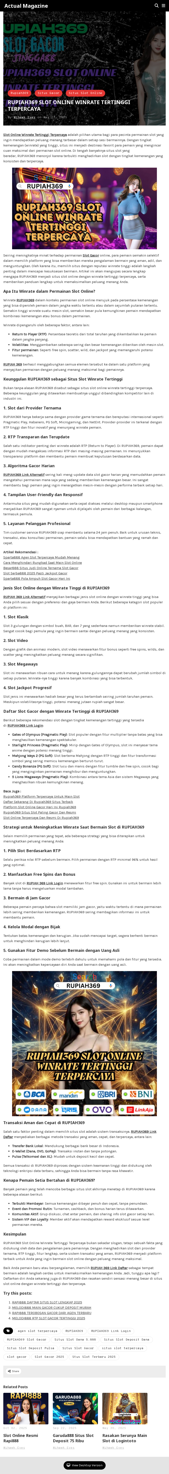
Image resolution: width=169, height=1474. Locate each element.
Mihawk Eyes (24, 117)
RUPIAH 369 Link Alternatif (24, 597)
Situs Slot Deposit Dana (126, 1340)
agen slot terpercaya (37, 1331)
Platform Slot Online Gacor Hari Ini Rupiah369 (39, 807)
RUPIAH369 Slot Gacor (26, 1340)
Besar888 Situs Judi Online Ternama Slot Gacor (40, 568)
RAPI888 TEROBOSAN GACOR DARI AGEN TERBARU (51, 1313)
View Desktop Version (87, 1465)
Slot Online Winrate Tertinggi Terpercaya (35, 135)
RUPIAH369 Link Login (25, 725)
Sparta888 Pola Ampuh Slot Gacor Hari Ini (36, 578)
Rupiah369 (19, 93)
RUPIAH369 (25, 300)
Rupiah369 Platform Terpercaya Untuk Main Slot (41, 796)
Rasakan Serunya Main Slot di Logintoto (124, 1438)
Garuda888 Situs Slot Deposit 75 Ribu (73, 1438)
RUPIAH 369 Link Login (45, 883)
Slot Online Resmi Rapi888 (20, 1438)
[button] (163, 6)
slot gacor (17, 1357)
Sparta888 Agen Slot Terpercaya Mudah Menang (41, 557)
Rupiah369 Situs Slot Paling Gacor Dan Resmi (39, 812)
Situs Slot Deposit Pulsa (30, 1348)
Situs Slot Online (85, 93)
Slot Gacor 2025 (49, 1357)
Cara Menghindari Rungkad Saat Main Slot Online (42, 563)
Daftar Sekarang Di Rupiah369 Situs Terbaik (38, 802)
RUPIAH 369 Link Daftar (109, 1268)
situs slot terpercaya (122, 1348)
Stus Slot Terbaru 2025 (94, 1357)
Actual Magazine (26, 5)
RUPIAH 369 (12, 364)
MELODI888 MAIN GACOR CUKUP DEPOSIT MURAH (51, 1307)
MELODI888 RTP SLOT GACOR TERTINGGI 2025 (48, 1318)
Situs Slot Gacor (78, 1348)
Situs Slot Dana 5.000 (75, 1340)
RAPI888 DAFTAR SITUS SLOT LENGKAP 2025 (47, 1302)
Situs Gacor (48, 93)
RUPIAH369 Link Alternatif (23, 475)
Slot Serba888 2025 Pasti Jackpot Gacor (35, 573)
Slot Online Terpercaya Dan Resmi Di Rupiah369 (41, 818)
